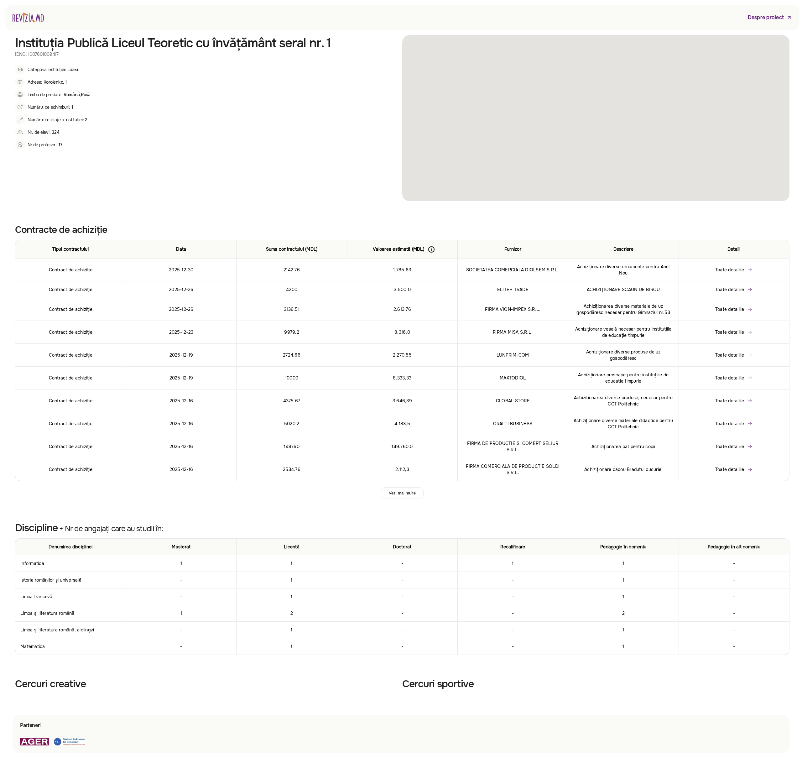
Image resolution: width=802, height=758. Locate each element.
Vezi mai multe (402, 493)
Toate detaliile (729, 270)
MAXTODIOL (513, 378)
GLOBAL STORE (513, 401)
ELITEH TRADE (513, 289)
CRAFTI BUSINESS (512, 423)
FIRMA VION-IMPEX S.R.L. (512, 309)
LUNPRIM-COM (513, 355)
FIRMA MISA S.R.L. (513, 332)
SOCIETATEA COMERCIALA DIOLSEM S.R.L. (513, 270)
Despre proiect (766, 17)
